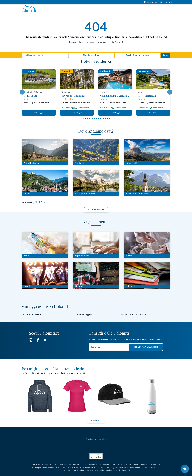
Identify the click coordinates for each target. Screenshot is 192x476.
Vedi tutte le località (96, 210)
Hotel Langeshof (147, 95)
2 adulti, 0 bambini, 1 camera (137, 55)
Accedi (158, 2)
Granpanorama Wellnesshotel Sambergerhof (123, 95)
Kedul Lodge (30, 95)
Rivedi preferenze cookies (96, 439)
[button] (83, 118)
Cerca (165, 55)
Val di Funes (40, 202)
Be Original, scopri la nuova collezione (55, 368)
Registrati (168, 2)
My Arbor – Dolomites (73, 95)
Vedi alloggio (39, 113)
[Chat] (185, 469)
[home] (30, 8)
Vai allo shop (96, 420)
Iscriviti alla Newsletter (145, 347)
